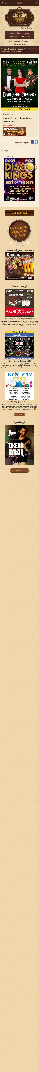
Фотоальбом (13, 36)
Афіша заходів (12, 49)
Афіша (12, 33)
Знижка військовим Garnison (20, 231)
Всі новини (19, 415)
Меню (19, 33)
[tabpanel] (19, 445)
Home (5, 49)
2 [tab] (17, 462)
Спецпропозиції (25, 36)
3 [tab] (19, 462)
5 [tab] (23, 462)
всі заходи (19, 470)
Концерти (20, 49)
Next (28, 243)
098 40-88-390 (20, 44)
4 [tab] (21, 462)
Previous (11, 243)
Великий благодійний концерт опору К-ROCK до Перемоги (19, 319)
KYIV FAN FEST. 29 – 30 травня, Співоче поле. (19, 402)
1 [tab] (15, 462)
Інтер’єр (27, 33)
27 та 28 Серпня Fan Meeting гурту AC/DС (20, 361)
